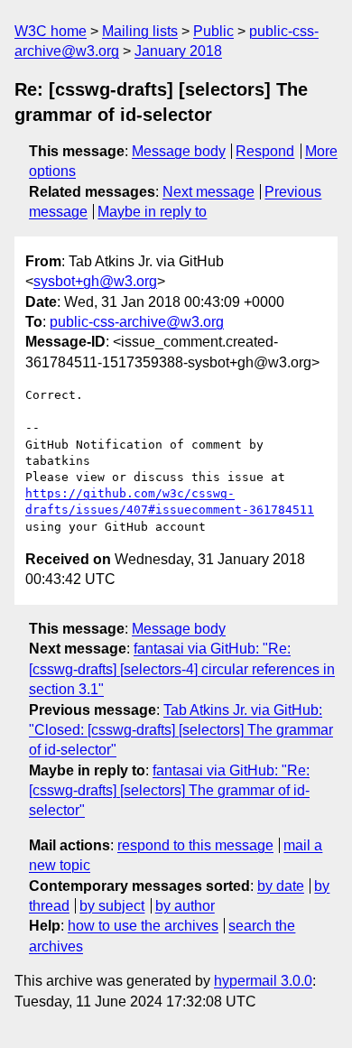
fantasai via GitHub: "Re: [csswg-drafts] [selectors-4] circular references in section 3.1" (182, 669)
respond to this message (195, 845)
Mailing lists (140, 31)
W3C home (50, 31)
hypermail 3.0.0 (263, 980)
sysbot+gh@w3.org (95, 281)
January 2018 (178, 51)
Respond (265, 151)
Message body (179, 151)
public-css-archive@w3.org (137, 321)
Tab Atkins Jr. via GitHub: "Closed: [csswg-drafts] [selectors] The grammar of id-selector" (181, 730)
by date (280, 886)
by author (185, 906)
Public (213, 31)
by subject (111, 906)
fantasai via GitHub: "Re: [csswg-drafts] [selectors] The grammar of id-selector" (169, 791)
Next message (208, 191)
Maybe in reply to (152, 211)
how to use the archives (143, 925)
